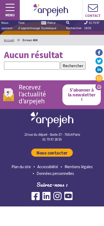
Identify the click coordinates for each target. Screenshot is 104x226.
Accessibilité (47, 166)
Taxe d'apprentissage (29, 25)
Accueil (9, 40)
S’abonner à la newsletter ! (81, 95)
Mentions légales (79, 166)
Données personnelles (55, 173)
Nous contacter (52, 153)
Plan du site (21, 166)
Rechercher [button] (74, 28)
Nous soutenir (7, 25)
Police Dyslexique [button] (48, 25)
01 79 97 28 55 (91, 25)
